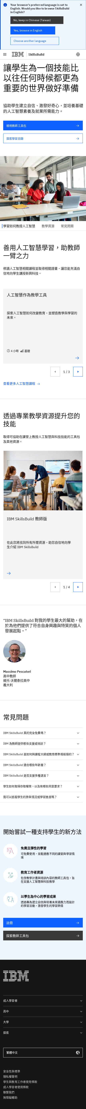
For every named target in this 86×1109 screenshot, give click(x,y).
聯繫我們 (9, 1092)
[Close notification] (81, 5)
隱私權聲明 (10, 1076)
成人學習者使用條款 (16, 1087)
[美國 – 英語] (78, 54)
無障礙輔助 (10, 1097)
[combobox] (43, 1052)
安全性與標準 (11, 1071)
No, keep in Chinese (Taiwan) (32, 20)
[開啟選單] (5, 54)
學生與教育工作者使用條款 (20, 1082)
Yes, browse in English (28, 30)
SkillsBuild (36, 54)
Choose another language (30, 41)
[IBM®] (18, 54)
